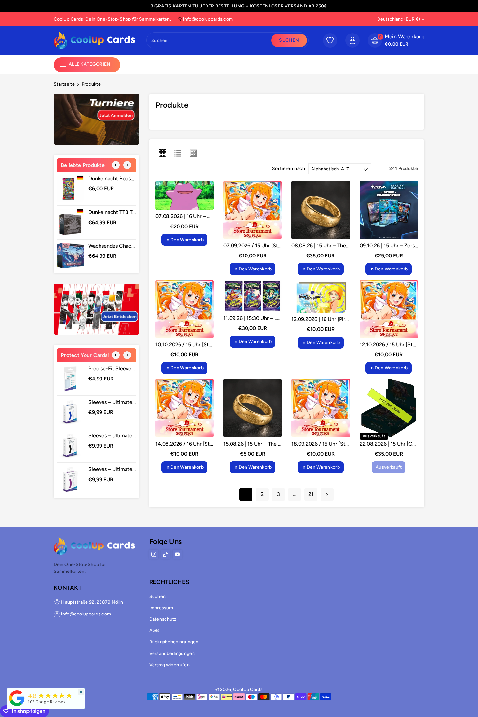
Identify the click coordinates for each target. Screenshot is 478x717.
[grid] (162, 153)
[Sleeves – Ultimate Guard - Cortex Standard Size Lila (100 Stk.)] (70, 479)
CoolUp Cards (248, 689)
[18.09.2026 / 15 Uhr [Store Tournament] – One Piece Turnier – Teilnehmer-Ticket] (320, 408)
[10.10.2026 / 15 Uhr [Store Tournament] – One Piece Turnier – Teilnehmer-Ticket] (184, 309)
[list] (178, 153)
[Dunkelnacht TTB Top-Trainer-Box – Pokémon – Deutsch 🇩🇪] (70, 222)
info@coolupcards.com (86, 614)
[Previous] (116, 165)
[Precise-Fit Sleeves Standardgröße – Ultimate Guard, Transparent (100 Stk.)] (70, 378)
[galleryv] (193, 153)
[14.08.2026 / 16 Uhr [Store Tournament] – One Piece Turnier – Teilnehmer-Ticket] (184, 408)
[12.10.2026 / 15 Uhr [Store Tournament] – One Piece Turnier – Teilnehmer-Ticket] (389, 309)
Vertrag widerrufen (169, 665)
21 (311, 494)
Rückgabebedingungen (174, 642)
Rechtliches (169, 582)
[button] (396, 40)
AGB (154, 630)
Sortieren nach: (289, 168)
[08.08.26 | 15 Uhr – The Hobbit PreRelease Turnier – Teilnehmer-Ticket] (320, 210)
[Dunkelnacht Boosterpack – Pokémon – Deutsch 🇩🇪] (70, 188)
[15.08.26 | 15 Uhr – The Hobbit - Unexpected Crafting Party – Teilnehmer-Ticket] (252, 408)
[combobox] (209, 40)
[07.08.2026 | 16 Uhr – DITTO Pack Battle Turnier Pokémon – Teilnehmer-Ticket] (184, 195)
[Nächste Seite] (327, 494)
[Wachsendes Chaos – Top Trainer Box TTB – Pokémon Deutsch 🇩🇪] (70, 255)
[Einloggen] (352, 40)
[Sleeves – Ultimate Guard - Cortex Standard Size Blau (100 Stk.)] (70, 412)
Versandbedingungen (172, 653)
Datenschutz (163, 619)
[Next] (127, 165)
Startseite (64, 84)
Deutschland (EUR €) (398, 19)
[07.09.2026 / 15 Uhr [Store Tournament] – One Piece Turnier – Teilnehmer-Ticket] (252, 210)
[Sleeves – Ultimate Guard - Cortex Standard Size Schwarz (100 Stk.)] (70, 446)
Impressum (161, 608)
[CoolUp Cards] (16, 698)
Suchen (289, 40)
